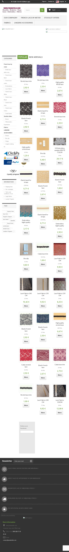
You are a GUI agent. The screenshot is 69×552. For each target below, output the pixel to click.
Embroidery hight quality (26, 221)
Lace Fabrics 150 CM (59, 294)
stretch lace (6, 228)
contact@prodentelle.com (9, 540)
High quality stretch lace (26, 148)
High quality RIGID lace (60, 83)
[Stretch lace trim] (26, 71)
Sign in (44, 1)
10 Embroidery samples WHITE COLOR (59, 150)
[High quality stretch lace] (26, 141)
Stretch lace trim (26, 81)
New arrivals (35, 57)
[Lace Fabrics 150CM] (60, 391)
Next (42, 49)
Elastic (7, 135)
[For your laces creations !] (53, 29)
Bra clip (7, 138)
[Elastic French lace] (26, 108)
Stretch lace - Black (8, 98)
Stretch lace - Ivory (8, 104)
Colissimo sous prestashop (8, 515)
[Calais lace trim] (43, 247)
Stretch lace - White (8, 93)
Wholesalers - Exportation (8, 123)
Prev (37, 49)
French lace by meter (30, 18)
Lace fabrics (8, 89)
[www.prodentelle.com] (12, 10)
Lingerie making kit (9, 145)
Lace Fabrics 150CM (60, 401)
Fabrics (7, 23)
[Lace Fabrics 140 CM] (26, 284)
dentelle (13, 220)
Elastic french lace (26, 330)
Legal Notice (8, 196)
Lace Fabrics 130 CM (59, 260)
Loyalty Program (9, 199)
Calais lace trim (43, 254)
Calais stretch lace (26, 366)
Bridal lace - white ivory (8, 71)
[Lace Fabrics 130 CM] (60, 249)
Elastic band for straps (43, 112)
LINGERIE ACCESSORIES (23, 23)
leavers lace (10, 211)
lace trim (5, 214)
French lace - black (8, 76)
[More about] (3, 210)
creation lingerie (7, 231)
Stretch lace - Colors (8, 109)
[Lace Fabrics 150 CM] (60, 284)
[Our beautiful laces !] (23, 40)
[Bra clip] (43, 144)
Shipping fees (9, 186)
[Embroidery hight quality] (26, 211)
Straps (7, 141)
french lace (10, 223)
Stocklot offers (51, 18)
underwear (6, 226)
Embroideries (8, 86)
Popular (22, 57)
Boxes (7, 119)
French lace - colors (8, 82)
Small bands (8, 113)
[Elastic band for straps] (43, 105)
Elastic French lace (26, 119)
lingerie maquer (7, 216)
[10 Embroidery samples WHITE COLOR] (60, 141)
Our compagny (10, 18)
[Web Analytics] (27, 517)
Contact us (51, 1)
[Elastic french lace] (26, 319)
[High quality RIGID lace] (60, 71)
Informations (9, 182)
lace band (5, 219)
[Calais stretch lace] (26, 355)
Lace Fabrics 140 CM (26, 294)
